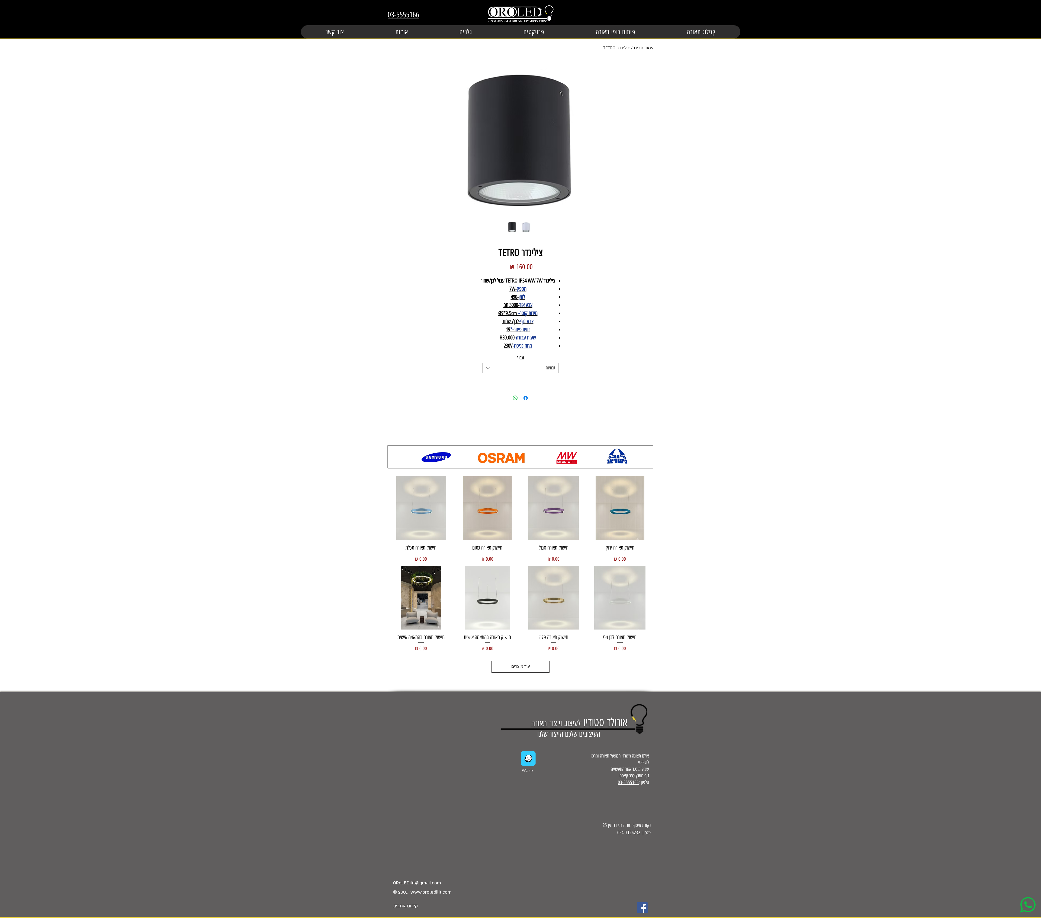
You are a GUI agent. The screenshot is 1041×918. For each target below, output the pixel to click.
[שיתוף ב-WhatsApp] (515, 398)
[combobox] (520, 368)
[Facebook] (642, 907)
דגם (520, 357)
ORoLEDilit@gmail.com (417, 883)
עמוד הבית (643, 48)
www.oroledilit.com (431, 892)
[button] (534, 31)
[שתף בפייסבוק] (525, 398)
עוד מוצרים (520, 666)
